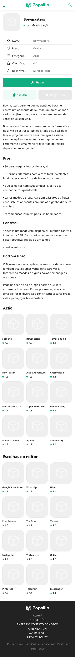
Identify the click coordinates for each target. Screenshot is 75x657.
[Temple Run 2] (61, 329)
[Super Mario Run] (37, 396)
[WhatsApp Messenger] (37, 477)
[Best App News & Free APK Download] (37, 5)
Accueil (37, 615)
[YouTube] (37, 511)
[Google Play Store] (13, 477)
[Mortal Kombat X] (13, 396)
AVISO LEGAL (37, 633)
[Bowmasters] (37, 329)
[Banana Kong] (61, 396)
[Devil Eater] (13, 363)
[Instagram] (13, 545)
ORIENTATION (37, 628)
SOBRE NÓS (37, 620)
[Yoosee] (61, 511)
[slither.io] (13, 329)
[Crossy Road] (61, 363)
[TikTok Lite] (37, 545)
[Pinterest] (13, 579)
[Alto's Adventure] (37, 363)
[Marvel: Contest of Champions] (13, 430)
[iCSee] (61, 545)
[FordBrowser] (13, 511)
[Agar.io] (37, 430)
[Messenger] (61, 579)
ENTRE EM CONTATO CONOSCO (37, 624)
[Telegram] (37, 579)
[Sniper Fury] (61, 430)
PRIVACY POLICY (37, 637)
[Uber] (61, 477)
